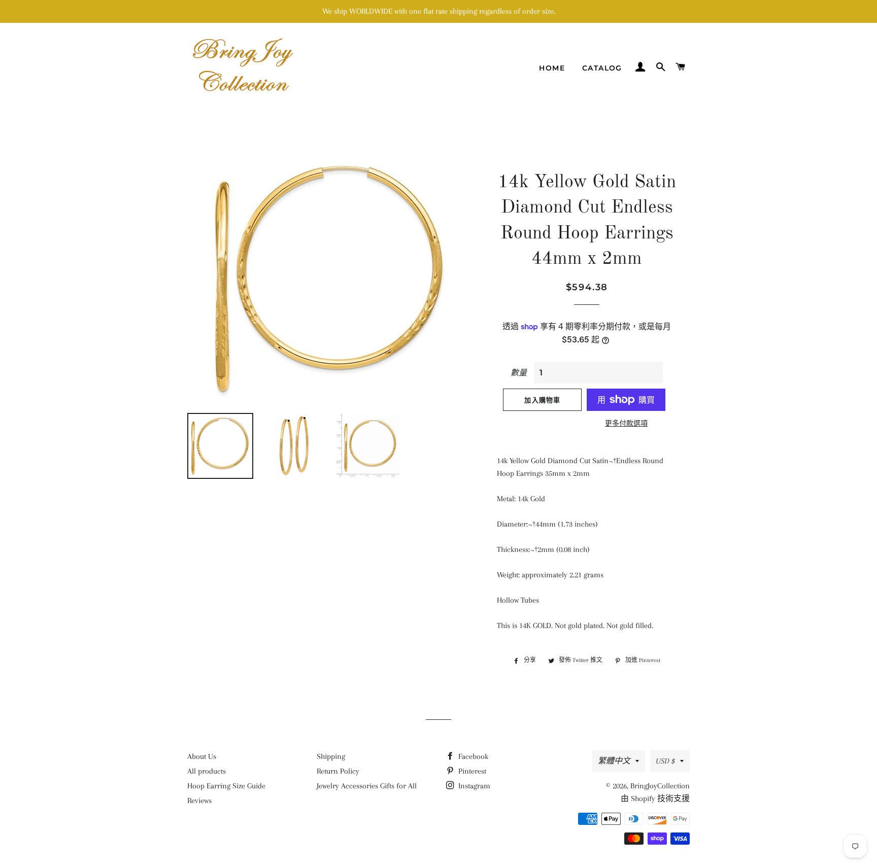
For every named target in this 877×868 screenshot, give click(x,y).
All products (206, 771)
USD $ (665, 761)
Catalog (602, 68)
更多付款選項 (626, 423)
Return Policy (338, 771)
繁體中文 (614, 761)
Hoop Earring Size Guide (226, 785)
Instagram (473, 785)
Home (552, 68)
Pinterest (471, 771)
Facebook (472, 756)
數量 (519, 372)
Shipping (331, 756)
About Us (201, 756)
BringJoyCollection (660, 785)
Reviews (199, 800)
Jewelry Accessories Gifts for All (367, 785)
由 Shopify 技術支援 (655, 798)
